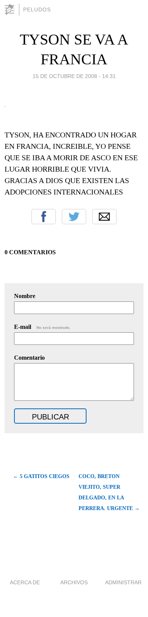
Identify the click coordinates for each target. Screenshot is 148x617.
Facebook (43, 216)
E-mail (42, 327)
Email (104, 216)
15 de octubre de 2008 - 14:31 (74, 76)
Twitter (74, 216)
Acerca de (25, 582)
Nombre (24, 296)
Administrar (123, 582)
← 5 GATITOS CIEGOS (41, 476)
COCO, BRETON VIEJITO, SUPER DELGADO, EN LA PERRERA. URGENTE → (109, 492)
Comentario (29, 357)
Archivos (74, 582)
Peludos (37, 9)
